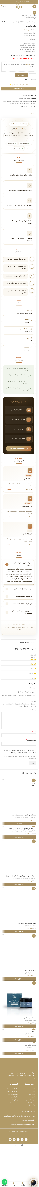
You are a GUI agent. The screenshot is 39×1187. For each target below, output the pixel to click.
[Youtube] (10, 1139)
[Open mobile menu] (34, 6)
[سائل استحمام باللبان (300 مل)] (18, 904)
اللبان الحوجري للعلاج (18, 831)
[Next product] (2, 22)
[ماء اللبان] (18, 1029)
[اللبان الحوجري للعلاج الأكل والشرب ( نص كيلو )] (18, 826)
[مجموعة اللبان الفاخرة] (18, 1042)
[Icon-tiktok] (26, 1139)
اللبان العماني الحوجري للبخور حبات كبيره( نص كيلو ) (21, 876)
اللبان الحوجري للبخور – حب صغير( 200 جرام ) (23, 815)
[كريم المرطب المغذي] (18, 998)
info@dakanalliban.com (18, 1124)
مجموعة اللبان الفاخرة (30, 1045)
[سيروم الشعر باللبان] (18, 951)
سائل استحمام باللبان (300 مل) (27, 923)
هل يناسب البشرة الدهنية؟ (19, 596)
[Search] (6, 6)
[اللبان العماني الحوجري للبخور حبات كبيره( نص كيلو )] (18, 856)
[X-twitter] (18, 1139)
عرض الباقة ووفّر (19, 88)
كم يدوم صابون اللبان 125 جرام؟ (19, 604)
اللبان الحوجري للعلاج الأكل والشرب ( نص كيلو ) (22, 828)
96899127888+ (25, 1120)
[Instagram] (22, 1139)
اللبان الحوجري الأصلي (30, 817)
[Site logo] (19, 6)
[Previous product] (7, 22)
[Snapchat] (14, 1139)
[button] (18, 837)
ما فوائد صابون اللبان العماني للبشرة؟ (19, 564)
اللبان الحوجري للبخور (18, 817)
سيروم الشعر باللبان (30, 970)
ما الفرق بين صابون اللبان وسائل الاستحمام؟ (19, 612)
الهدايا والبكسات (31, 1047)
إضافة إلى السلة (21, 75)
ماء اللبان (33, 1031)
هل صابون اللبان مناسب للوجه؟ (19, 589)
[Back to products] (5, 22)
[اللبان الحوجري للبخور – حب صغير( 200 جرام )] (18, 795)
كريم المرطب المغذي (30, 1018)
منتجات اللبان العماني (30, 925)
